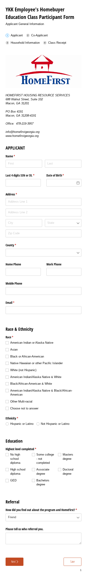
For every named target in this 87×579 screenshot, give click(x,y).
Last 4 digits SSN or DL (23, 175)
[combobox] (63, 223)
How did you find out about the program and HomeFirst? (43, 510)
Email (15, 302)
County (16, 245)
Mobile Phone (14, 283)
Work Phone (54, 264)
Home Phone (14, 264)
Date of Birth (60, 175)
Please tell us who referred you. (25, 529)
